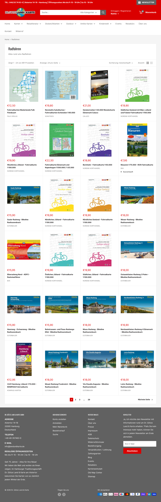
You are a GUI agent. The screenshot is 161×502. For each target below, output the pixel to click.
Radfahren (16, 39)
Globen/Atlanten (52, 23)
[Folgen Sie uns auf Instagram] (64, 494)
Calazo (86, 116)
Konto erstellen (59, 419)
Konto (114, 13)
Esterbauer (12, 226)
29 (89, 399)
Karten (17, 23)
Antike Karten (86, 23)
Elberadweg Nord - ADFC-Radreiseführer (18, 275)
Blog (90, 457)
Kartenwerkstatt (95, 469)
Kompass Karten (14, 390)
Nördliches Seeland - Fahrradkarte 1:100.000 (98, 220)
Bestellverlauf (59, 430)
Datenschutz (93, 438)
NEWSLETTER (148, 2)
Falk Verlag (12, 116)
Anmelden (57, 423)
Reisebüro (130, 23)
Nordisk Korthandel (129, 116)
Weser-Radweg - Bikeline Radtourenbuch (132, 220)
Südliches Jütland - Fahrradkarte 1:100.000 (97, 275)
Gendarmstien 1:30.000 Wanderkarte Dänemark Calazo (99, 111)
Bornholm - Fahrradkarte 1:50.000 (97, 165)
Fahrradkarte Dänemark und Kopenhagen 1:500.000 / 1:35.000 (59, 166)
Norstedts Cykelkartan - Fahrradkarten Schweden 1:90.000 (60, 111)
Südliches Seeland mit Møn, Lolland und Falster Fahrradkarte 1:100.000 (136, 111)
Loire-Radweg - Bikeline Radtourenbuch (131, 385)
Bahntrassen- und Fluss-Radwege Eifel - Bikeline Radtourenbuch (59, 330)
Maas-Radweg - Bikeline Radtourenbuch (93, 330)
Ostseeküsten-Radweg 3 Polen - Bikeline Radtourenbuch (135, 275)
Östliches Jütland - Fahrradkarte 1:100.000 (59, 275)
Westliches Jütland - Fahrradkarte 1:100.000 (22, 166)
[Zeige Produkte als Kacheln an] (148, 63)
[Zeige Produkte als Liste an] (152, 63)
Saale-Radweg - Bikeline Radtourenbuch (17, 220)
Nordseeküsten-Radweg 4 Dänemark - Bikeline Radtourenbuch (137, 330)
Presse (91, 427)
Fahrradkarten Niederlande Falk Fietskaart (21, 111)
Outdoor (70, 23)
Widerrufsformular (96, 442)
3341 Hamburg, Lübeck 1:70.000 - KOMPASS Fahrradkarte (21, 385)
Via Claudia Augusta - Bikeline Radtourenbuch (96, 385)
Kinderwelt (104, 23)
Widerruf (19, 31)
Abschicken (132, 451)
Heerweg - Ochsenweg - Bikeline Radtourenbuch (21, 330)
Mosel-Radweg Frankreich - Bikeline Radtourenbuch (60, 385)
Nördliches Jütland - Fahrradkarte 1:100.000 (59, 220)
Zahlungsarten (94, 453)
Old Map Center (95, 472)
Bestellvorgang (94, 446)
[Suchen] (103, 12)
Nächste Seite (144, 399)
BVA (122, 168)
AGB (90, 434)
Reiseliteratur (32, 23)
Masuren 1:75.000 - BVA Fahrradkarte (137, 165)
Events (119, 23)
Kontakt (8, 31)
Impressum (93, 430)
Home (7, 23)
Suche (55, 434)
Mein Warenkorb (60, 427)
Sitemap (91, 476)
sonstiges (49, 116)
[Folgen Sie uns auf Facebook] (59, 494)
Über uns (143, 23)
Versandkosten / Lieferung (99, 450)
